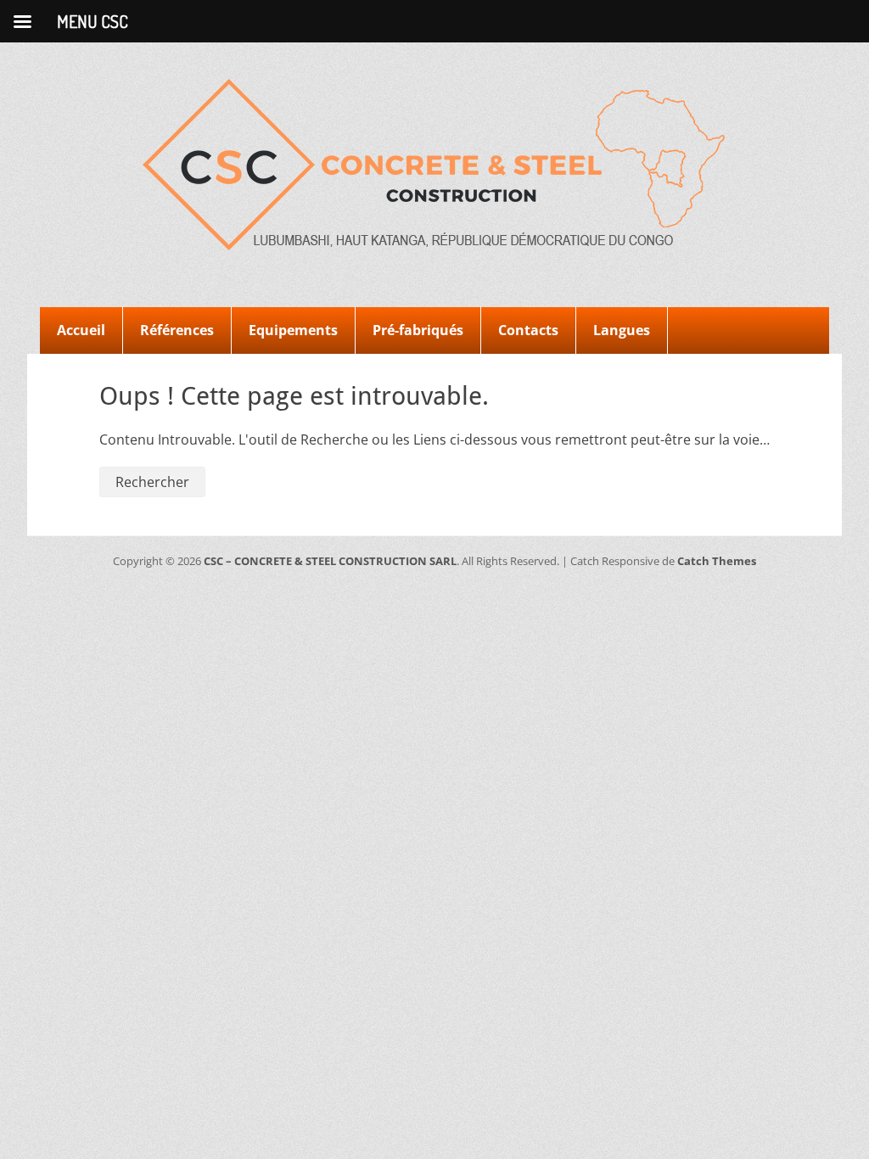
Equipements (293, 330)
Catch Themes (716, 560)
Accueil (81, 330)
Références (177, 330)
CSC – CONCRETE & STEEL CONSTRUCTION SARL (330, 560)
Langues (621, 330)
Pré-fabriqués (418, 330)
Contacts (528, 330)
